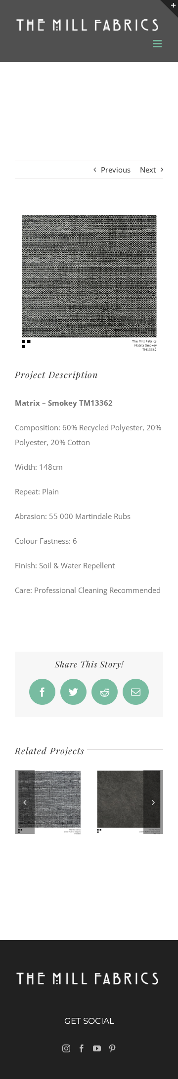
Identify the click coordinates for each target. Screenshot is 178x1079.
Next (148, 169)
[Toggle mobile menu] (158, 43)
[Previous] (25, 802)
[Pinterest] (112, 1048)
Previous (116, 169)
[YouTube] (97, 1048)
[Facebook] (82, 1048)
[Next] (153, 802)
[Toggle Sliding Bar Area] (169, 9)
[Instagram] (66, 1048)
